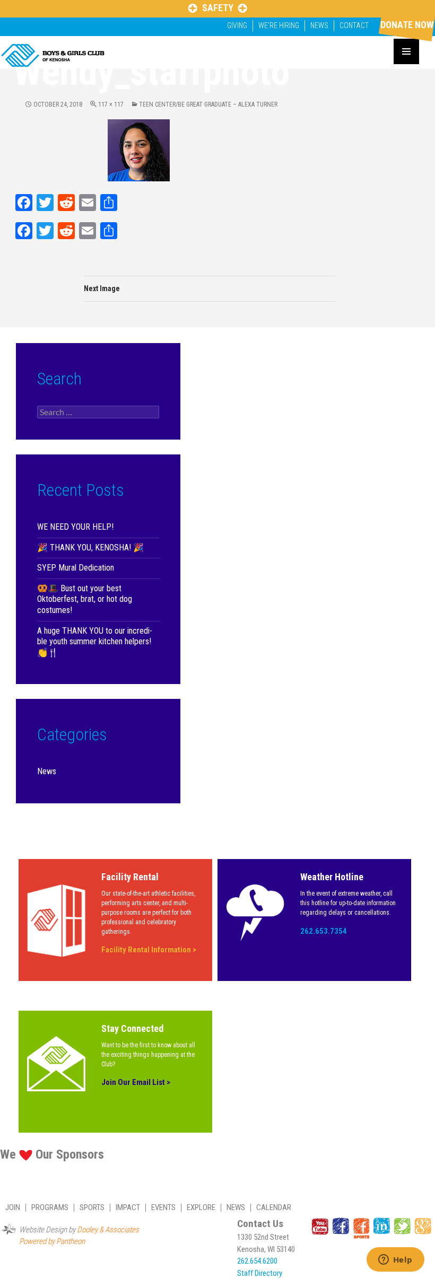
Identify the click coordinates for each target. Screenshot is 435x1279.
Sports (92, 1207)
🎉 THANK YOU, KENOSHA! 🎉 (90, 547)
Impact (128, 1207)
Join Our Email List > (135, 1082)
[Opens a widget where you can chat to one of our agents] (395, 1260)
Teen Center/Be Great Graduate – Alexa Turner (208, 104)
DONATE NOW (406, 24)
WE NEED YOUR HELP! (75, 527)
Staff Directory (259, 1273)
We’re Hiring (278, 25)
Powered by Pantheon (52, 1241)
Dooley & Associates (108, 1229)
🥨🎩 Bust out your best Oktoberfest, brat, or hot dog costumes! (84, 599)
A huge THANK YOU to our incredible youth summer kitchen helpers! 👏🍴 (94, 642)
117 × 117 (111, 104)
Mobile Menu (406, 51)
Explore (201, 1207)
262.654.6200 (257, 1261)
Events (163, 1207)
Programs (49, 1207)
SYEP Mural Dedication (75, 568)
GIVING (237, 25)
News (319, 25)
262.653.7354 (323, 931)
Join (12, 1207)
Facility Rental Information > (148, 949)
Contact (354, 25)
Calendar (273, 1207)
